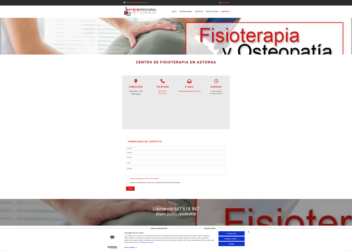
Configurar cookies (230, 238)
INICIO (174, 11)
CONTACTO (225, 11)
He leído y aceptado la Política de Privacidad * (144, 178)
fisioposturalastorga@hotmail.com (137, 2)
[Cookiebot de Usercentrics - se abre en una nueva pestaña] (112, 247)
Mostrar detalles (129, 247)
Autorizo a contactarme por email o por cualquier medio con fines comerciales (155, 182)
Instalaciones (212, 11)
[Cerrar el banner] (248, 232)
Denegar (231, 244)
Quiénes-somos (185, 11)
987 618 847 (225, 3)
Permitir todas (231, 233)
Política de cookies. (146, 242)
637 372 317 (162, 93)
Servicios (199, 11)
